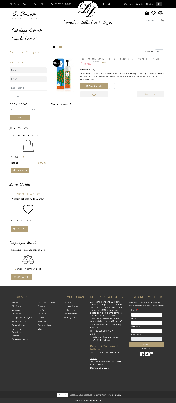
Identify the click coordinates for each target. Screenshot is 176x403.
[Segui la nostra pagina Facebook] (103, 4)
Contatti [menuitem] (27, 4)
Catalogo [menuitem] (128, 4)
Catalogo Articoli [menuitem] (46, 302)
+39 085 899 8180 (62, 4)
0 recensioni (87, 69)
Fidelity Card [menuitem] (70, 317)
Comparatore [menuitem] (44, 325)
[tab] (54, 47)
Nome (134, 318)
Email (134, 310)
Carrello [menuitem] (42, 313)
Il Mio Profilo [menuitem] (70, 310)
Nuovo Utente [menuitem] (71, 306)
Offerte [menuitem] (139, 4)
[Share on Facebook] (142, 355)
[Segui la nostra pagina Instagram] (108, 4)
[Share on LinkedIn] (151, 355)
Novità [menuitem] (149, 4)
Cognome (135, 326)
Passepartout (95, 400)
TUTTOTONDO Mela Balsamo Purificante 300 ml (120, 59)
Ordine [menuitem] (41, 317)
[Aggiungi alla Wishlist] (94, 94)
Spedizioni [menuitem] (17, 313)
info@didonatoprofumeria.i (104, 337)
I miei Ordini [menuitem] (70, 313)
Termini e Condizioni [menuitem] (17, 330)
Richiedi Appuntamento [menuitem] (20, 337)
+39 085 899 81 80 (103, 330)
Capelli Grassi (24, 38)
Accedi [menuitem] (67, 302)
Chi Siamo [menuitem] (15, 4)
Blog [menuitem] (43, 4)
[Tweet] (147, 355)
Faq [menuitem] (36, 4)
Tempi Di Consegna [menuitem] (22, 317)
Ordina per (148, 51)
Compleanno (137, 334)
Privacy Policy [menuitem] (19, 321)
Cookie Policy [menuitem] (18, 325)
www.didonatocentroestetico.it (105, 352)
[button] (162, 20)
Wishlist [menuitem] (42, 321)
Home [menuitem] (15, 302)
